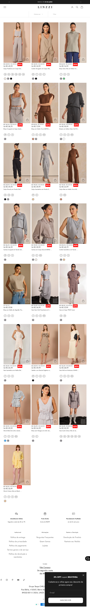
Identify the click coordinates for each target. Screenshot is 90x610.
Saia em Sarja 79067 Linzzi (67, 310)
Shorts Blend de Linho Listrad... (12, 431)
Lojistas (45, 545)
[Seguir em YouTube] (18, 580)
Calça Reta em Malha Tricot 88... (68, 189)
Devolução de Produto (72, 537)
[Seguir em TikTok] (24, 580)
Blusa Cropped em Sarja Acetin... (13, 129)
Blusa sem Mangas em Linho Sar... (41, 431)
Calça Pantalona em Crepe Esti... (13, 69)
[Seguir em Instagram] (7, 580)
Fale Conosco (45, 567)
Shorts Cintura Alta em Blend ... (13, 491)
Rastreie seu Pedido (72, 541)
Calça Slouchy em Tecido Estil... (13, 189)
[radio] (5, 74)
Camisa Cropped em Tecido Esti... (13, 250)
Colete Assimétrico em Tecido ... (68, 250)
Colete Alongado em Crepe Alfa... (41, 69)
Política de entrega (18, 537)
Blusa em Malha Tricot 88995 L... (41, 129)
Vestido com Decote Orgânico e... (41, 370)
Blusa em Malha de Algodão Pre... (13, 310)
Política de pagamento (17, 545)
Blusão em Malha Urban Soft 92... (69, 129)
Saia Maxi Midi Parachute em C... (41, 310)
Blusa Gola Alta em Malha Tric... (68, 69)
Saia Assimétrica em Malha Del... (13, 370)
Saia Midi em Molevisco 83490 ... (69, 370)
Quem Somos (45, 541)
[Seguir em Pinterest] (12, 580)
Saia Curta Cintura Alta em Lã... (68, 431)
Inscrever (65, 600)
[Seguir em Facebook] (1, 580)
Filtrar (54, 14)
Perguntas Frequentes (45, 537)
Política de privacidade (18, 541)
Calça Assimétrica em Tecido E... (41, 189)
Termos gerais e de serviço (17, 549)
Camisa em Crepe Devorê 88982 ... (42, 250)
